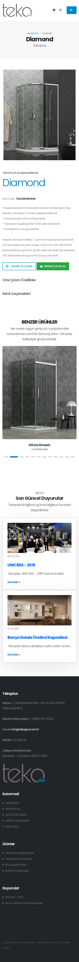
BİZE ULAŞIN (12, 826)
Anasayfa (32, 33)
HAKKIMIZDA (12, 803)
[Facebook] (54, 10)
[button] (6, 457)
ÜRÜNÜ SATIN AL (55, 266)
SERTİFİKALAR (12, 809)
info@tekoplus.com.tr (25, 729)
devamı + (13, 582)
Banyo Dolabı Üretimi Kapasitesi (37, 637)
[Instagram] (60, 10)
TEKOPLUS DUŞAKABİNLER (19, 853)
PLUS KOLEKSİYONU (16, 865)
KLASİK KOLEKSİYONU (17, 870)
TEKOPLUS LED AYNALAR (18, 859)
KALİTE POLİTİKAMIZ (16, 814)
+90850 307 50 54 (41, 719)
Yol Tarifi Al (19, 740)
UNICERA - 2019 (21, 565)
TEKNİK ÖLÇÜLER (21, 266)
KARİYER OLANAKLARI (17, 820)
